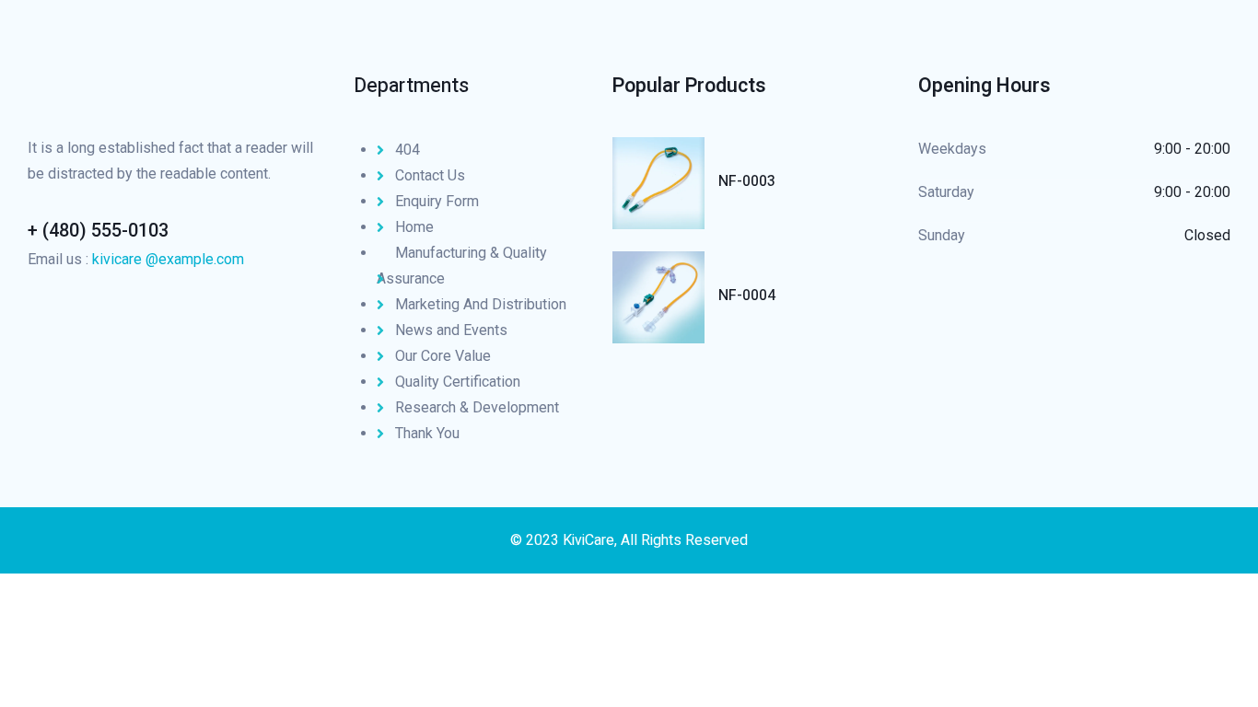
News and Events (451, 330)
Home (414, 227)
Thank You (427, 433)
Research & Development (477, 407)
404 (407, 149)
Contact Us (430, 175)
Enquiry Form (437, 201)
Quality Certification (457, 381)
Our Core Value (443, 356)
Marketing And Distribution (480, 304)
